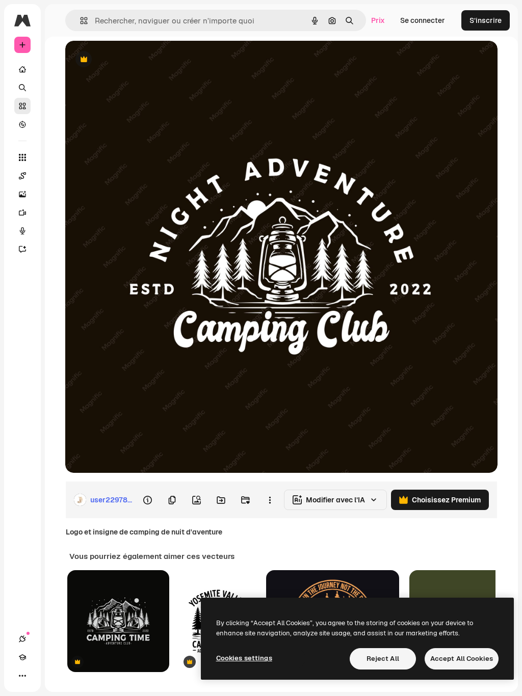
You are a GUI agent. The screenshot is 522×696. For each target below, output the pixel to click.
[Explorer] (22, 124)
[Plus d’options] (269, 500)
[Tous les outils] (22, 157)
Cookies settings (244, 658)
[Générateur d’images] (22, 194)
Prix (378, 20)
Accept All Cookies (461, 658)
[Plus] (22, 675)
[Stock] (22, 106)
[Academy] (22, 657)
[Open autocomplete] (80, 20)
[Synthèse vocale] (22, 231)
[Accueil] (22, 69)
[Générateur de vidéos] (22, 212)
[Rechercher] (22, 87)
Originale (132, 60)
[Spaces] (22, 176)
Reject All (383, 658)
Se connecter (422, 20)
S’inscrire (485, 20)
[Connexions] (22, 639)
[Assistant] (22, 249)
